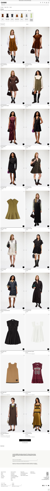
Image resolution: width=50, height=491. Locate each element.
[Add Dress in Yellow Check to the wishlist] (49, 68)
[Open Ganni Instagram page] (43, 485)
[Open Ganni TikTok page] (44, 485)
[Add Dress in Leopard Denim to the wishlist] (24, 27)
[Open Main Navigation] (48, 2)
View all (27, 24)
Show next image (24, 45)
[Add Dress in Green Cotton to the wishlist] (24, 191)
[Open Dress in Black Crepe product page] (12, 168)
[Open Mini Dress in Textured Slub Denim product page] (12, 291)
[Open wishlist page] (42, 2)
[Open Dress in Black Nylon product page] (37, 250)
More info (29, 10)
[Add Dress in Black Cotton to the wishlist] (49, 273)
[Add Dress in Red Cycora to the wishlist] (49, 355)
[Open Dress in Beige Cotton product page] (12, 373)
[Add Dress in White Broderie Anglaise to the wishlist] (49, 314)
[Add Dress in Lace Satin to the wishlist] (49, 109)
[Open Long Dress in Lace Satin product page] (37, 209)
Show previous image (1, 45)
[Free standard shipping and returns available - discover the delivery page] (25, 0)
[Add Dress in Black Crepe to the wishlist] (24, 150)
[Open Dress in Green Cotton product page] (12, 209)
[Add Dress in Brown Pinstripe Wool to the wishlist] (24, 396)
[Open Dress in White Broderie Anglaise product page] (37, 332)
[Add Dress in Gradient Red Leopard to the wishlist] (24, 68)
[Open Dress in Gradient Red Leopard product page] (12, 86)
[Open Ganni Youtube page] (48, 485)
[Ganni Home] (3, 2)
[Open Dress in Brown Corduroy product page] (37, 45)
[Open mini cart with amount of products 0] (46, 2)
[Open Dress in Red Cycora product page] (37, 373)
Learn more (33, 353)
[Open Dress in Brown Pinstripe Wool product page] (12, 414)
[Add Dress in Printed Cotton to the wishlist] (49, 150)
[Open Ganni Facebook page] (46, 485)
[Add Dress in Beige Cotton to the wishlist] (24, 355)
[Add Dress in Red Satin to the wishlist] (24, 109)
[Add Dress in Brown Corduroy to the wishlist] (49, 27)
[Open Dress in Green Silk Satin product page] (37, 414)
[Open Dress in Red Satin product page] (12, 127)
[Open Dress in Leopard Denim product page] (12, 45)
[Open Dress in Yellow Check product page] (37, 86)
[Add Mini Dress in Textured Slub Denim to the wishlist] (24, 273)
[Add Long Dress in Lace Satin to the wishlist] (49, 191)
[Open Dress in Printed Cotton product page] (37, 168)
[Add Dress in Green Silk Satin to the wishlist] (49, 396)
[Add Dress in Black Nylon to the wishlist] (49, 232)
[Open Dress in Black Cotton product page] (37, 291)
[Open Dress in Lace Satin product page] (37, 127)
